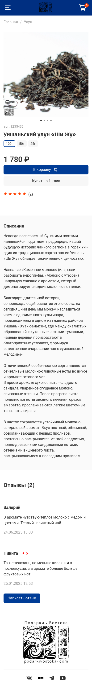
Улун (28, 22)
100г (9, 143)
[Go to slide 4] (51, 120)
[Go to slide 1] (41, 120)
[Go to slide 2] (44, 120)
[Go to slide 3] (47, 120)
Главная (11, 22)
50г (21, 143)
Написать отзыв (22, 598)
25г (33, 143)
